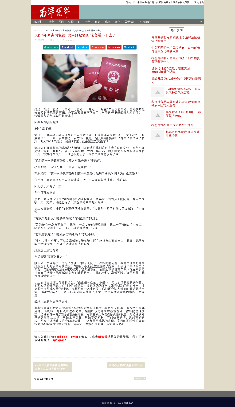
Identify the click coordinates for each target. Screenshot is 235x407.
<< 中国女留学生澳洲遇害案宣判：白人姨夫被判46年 (51, 367)
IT (79, 21)
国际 (61, 21)
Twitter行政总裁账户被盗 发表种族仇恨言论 (183, 90)
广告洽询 (145, 21)
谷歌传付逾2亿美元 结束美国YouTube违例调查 (170, 70)
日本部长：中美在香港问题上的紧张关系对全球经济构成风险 (151, 2)
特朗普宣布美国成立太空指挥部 (172, 125)
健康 (98, 21)
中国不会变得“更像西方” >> (125, 365)
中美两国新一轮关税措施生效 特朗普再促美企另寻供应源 (175, 49)
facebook (140, 378)
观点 (107, 21)
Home (37, 30)
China (46, 30)
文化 (117, 21)
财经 (71, 21)
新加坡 (37, 21)
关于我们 (130, 21)
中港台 (50, 21)
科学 (88, 21)
